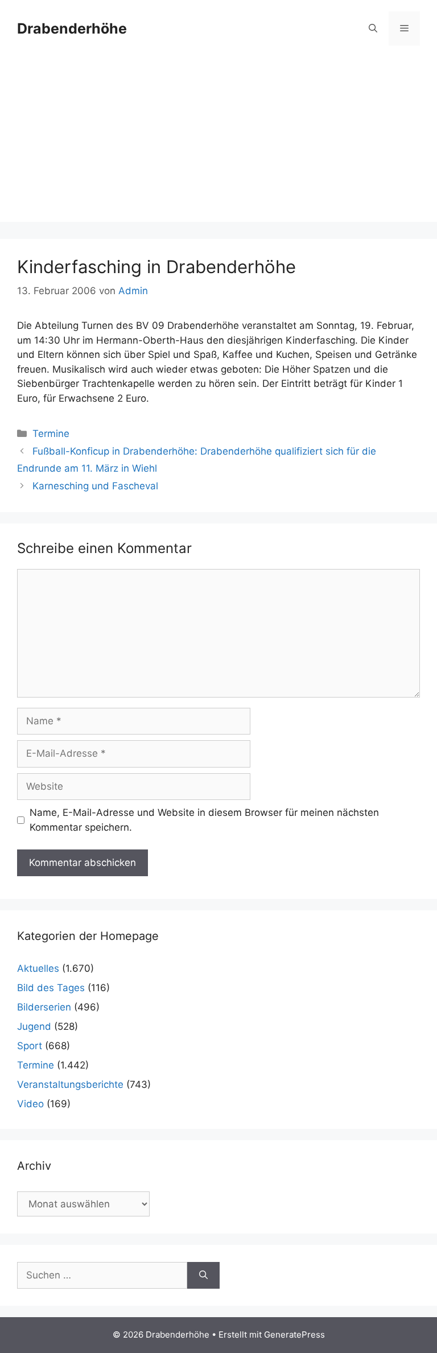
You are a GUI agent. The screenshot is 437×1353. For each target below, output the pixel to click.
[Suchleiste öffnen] (373, 28)
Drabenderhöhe (72, 28)
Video (30, 1103)
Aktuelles (38, 968)
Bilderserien (44, 1007)
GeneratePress (294, 1334)
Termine (50, 433)
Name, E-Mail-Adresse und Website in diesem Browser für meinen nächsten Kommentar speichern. (204, 820)
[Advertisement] (218, 142)
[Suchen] (203, 1275)
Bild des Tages (51, 987)
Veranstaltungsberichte (70, 1084)
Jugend (34, 1026)
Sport (29, 1045)
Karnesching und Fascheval (95, 486)
